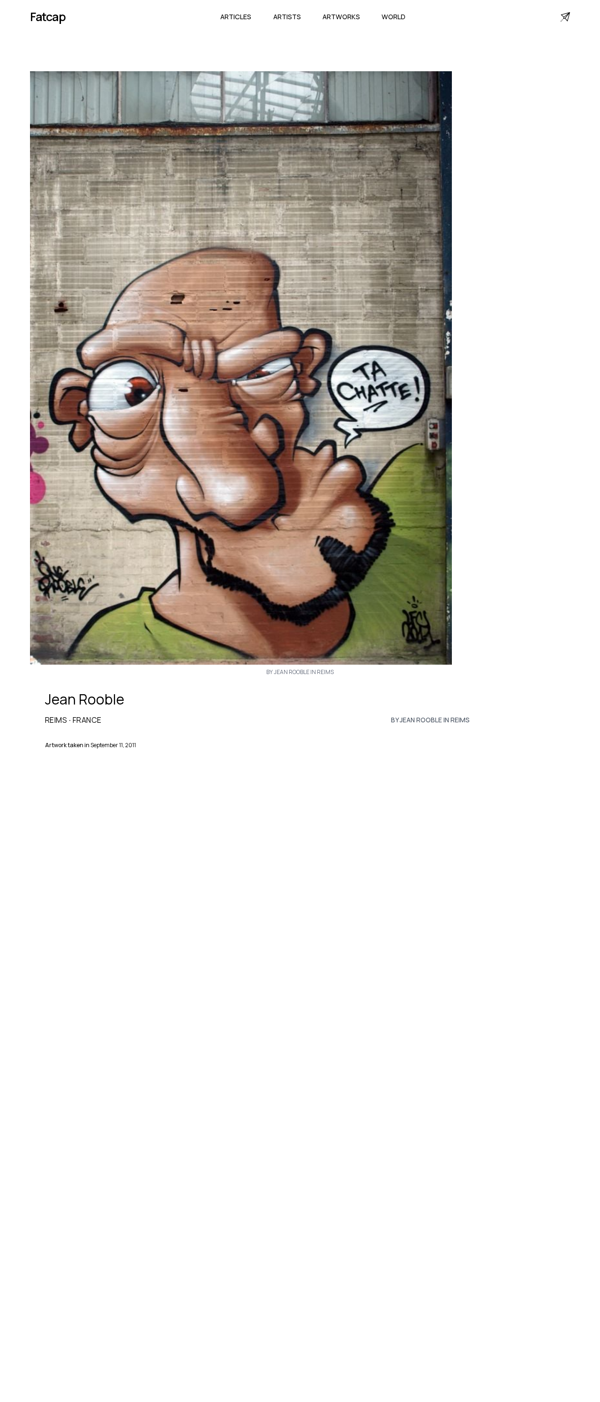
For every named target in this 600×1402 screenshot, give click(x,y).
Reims (56, 720)
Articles (235, 16)
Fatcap (48, 16)
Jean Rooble (84, 699)
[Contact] (565, 17)
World (393, 16)
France (87, 720)
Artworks (341, 16)
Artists (287, 16)
